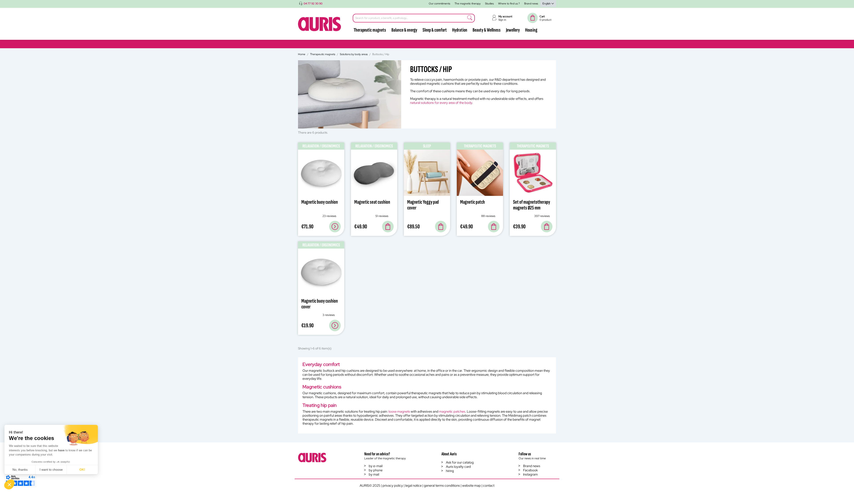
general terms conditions (442, 485)
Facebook (530, 470)
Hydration (459, 30)
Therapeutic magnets (370, 30)
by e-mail (376, 466)
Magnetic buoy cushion (319, 202)
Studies (489, 3)
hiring (450, 471)
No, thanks (20, 469)
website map (471, 485)
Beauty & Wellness (487, 30)
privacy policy (393, 485)
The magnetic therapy (468, 3)
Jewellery (513, 30)
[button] (9, 484)
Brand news (531, 3)
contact (488, 485)
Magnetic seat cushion (372, 202)
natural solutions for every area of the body (441, 102)
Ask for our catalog (460, 462)
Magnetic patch (472, 202)
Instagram (530, 474)
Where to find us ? (509, 3)
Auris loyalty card (458, 466)
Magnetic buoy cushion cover (319, 304)
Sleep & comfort (435, 30)
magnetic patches (452, 411)
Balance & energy (404, 30)
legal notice (413, 485)
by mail (374, 474)
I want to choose (51, 469)
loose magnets (399, 411)
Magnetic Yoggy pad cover (423, 205)
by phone (376, 470)
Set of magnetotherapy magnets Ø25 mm (531, 205)
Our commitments (439, 3)
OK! (82, 469)
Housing (531, 30)
